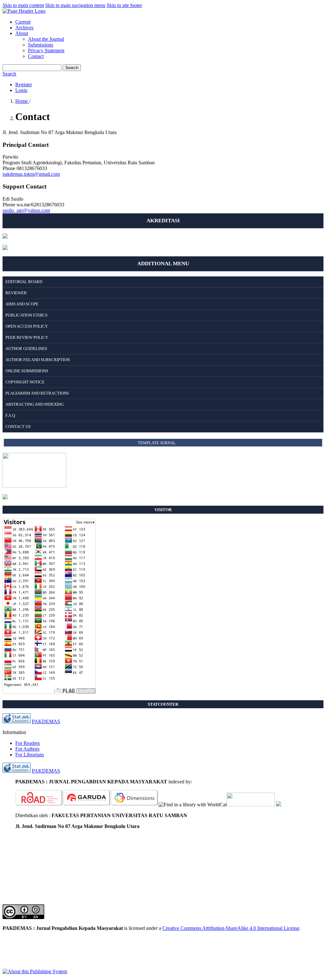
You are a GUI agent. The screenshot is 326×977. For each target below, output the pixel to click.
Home (22, 101)
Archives (24, 27)
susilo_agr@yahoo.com (26, 210)
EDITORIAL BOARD (23, 281)
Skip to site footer (124, 5)
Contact (36, 56)
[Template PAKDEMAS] (5, 497)
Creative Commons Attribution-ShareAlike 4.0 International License (230, 928)
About (21, 33)
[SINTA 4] (5, 236)
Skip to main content (23, 5)
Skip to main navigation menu (75, 5)
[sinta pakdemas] (5, 248)
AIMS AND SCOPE (22, 304)
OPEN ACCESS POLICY (26, 326)
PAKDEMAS (46, 721)
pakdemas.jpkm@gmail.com (31, 174)
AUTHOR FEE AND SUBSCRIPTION (37, 359)
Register (23, 84)
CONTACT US (18, 426)
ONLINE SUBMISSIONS (26, 370)
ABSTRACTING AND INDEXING (34, 404)
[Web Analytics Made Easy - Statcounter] (17, 721)
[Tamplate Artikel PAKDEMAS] (34, 486)
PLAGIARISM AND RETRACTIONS (37, 393)
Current (23, 22)
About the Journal (46, 39)
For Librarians (29, 754)
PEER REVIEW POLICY (26, 337)
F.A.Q (10, 415)
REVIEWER (16, 292)
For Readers (27, 743)
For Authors (27, 749)
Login (21, 90)
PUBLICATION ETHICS (26, 315)
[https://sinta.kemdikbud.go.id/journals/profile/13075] (278, 804)
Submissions (40, 44)
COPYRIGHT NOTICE (25, 382)
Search (71, 67)
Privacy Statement (46, 50)
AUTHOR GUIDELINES (26, 348)
